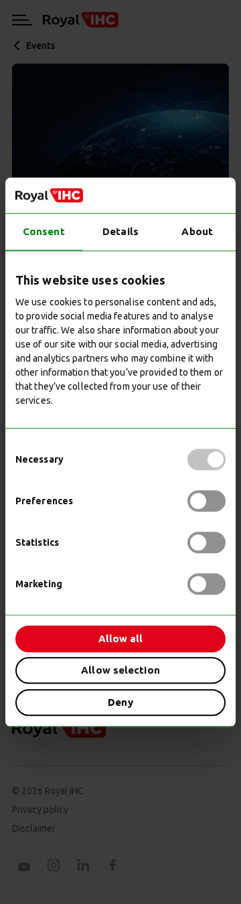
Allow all (120, 638)
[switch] (206, 501)
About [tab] (197, 231)
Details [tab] (120, 231)
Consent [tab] (44, 231)
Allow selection (120, 670)
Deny (120, 702)
